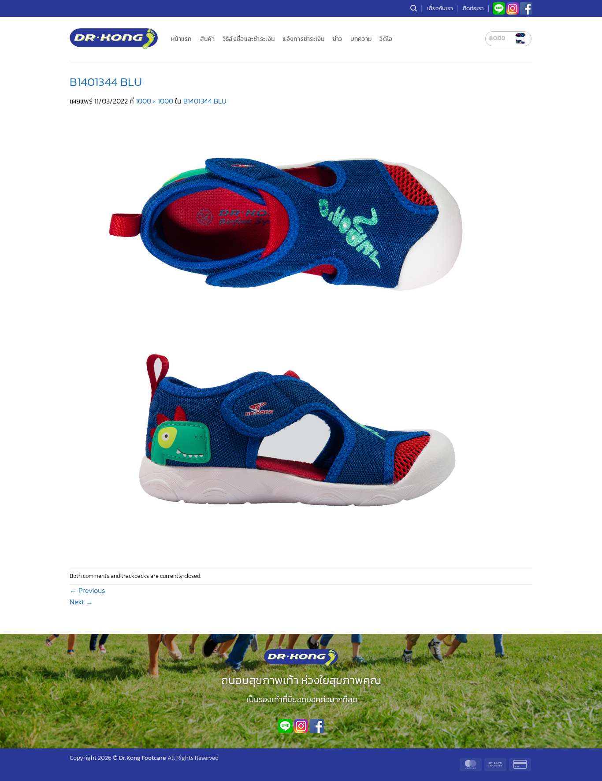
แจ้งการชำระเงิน (303, 39)
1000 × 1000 (154, 101)
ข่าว (337, 39)
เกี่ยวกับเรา (440, 8)
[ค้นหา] (413, 8)
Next (81, 601)
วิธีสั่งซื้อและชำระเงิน (249, 39)
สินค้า (207, 39)
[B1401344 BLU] (290, 336)
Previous (87, 590)
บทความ (361, 39)
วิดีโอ (385, 39)
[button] (508, 38)
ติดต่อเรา (473, 8)
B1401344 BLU (205, 101)
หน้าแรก (181, 39)
